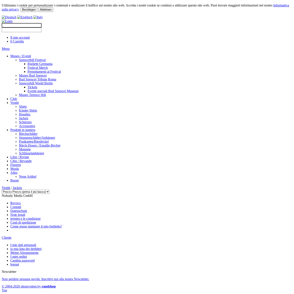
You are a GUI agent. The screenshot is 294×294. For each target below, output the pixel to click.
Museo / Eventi (20, 56)
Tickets (32, 87)
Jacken (23, 118)
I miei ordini (18, 256)
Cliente (6, 237)
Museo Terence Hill (32, 95)
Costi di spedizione (23, 222)
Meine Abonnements (24, 252)
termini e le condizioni (25, 218)
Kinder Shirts (28, 110)
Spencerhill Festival (32, 60)
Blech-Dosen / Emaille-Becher (39, 145)
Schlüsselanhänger (31, 153)
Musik (14, 169)
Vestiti (14, 102)
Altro (13, 172)
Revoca (15, 203)
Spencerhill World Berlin (36, 83)
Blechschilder (28, 134)
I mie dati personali (23, 245)
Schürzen (25, 122)
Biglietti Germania (40, 64)
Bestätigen (29, 9)
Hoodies (24, 114)
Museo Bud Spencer (33, 75)
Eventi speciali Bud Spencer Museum (53, 91)
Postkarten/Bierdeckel (34, 141)
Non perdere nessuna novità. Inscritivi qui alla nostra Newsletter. (45, 279)
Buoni (14, 180)
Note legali (17, 215)
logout (14, 264)
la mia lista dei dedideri (26, 249)
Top (4, 290)
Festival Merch (38, 68)
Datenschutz (18, 211)
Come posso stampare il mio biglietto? (36, 226)
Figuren (15, 165)
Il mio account (20, 37)
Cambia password (22, 260)
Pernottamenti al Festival (44, 71)
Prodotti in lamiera (22, 130)
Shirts (23, 106)
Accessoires (27, 126)
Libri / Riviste (19, 157)
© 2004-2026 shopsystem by (29, 286)
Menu (6, 49)
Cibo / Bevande (21, 161)
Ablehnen (45, 9)
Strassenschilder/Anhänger (37, 137)
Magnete (25, 149)
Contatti (15, 207)
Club (13, 99)
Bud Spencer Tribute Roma (37, 79)
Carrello (17, 41)
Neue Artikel (27, 176)
